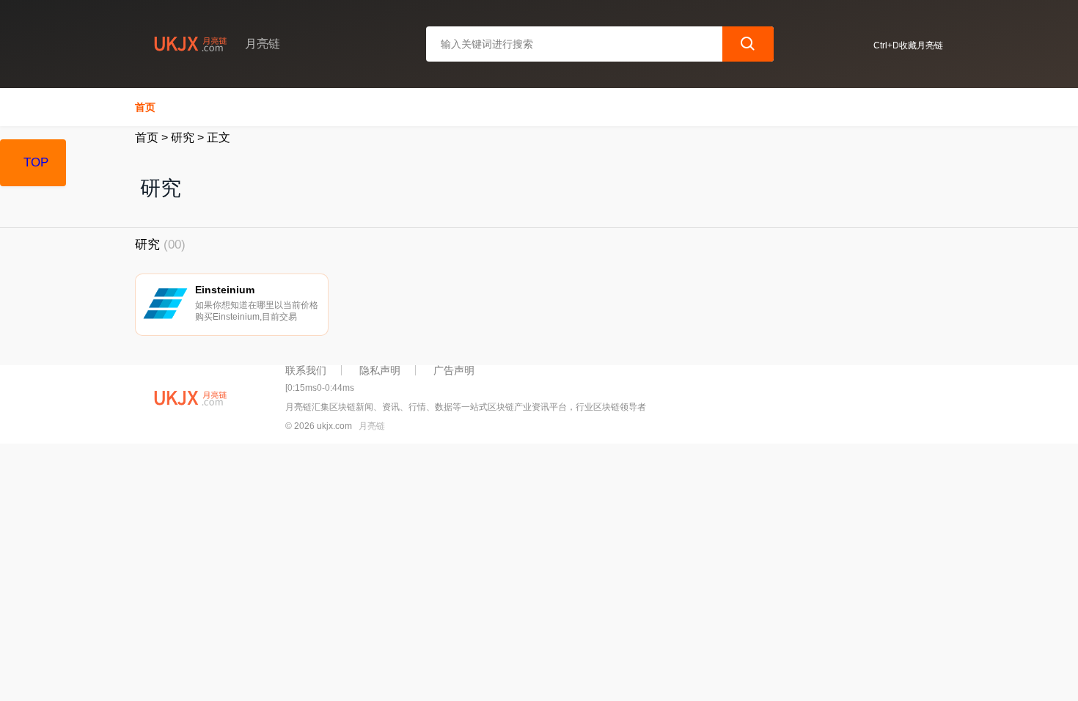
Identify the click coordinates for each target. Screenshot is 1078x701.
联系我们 (305, 370)
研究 (182, 137)
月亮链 (372, 426)
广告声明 (453, 370)
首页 (145, 107)
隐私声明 (379, 370)
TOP (35, 162)
